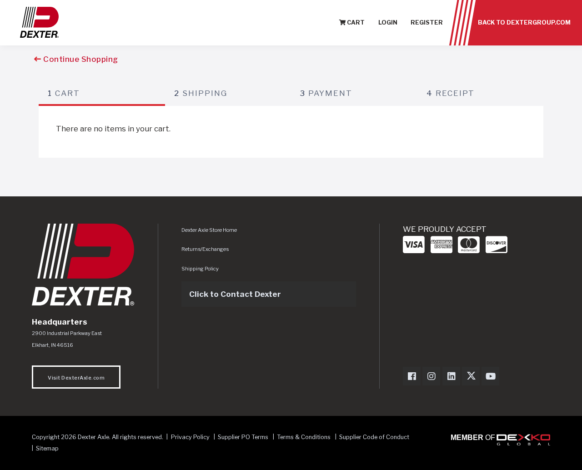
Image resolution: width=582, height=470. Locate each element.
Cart (355, 22)
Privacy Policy (190, 437)
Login (387, 22)
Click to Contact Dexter (235, 294)
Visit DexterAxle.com (76, 378)
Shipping (200, 93)
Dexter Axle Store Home (209, 230)
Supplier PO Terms (243, 437)
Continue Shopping (79, 59)
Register (427, 22)
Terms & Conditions (304, 437)
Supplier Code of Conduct (374, 437)
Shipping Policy (200, 268)
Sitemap (47, 448)
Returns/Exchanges (205, 249)
